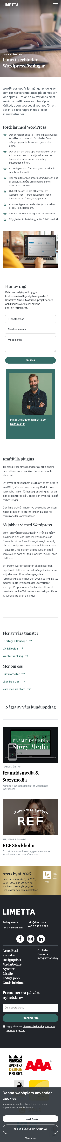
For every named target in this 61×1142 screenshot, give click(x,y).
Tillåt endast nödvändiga (30, 1129)
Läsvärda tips (11, 681)
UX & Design (10, 648)
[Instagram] (30, 942)
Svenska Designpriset (12, 957)
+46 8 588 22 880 (38, 926)
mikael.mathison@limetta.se (28, 419)
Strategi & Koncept (15, 641)
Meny (55, 4)
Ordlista (42, 950)
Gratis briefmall (14, 982)
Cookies (42, 954)
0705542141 (17, 424)
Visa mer (30, 1138)
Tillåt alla (30, 1119)
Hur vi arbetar (11, 674)
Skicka (30, 360)
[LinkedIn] (41, 942)
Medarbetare (12, 964)
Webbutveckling (13, 656)
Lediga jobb (11, 978)
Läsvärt (8, 973)
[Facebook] (20, 942)
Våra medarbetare (14, 689)
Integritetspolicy (47, 958)
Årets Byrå (10, 950)
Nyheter (8, 969)
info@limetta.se (37, 922)
